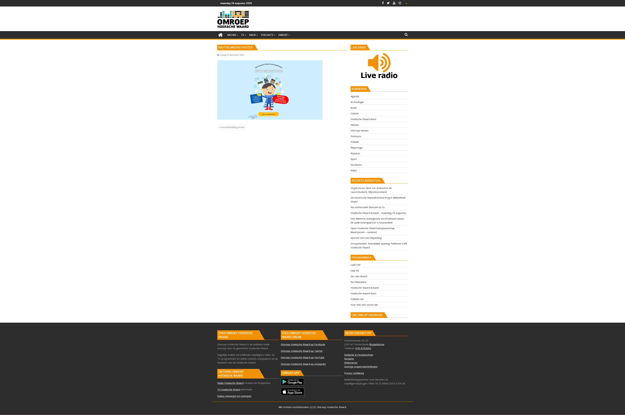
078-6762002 (363, 348)
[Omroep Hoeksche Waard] (220, 34)
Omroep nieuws (359, 130)
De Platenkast (358, 282)
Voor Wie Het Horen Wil (364, 304)
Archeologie (357, 102)
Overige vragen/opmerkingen (360, 366)
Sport (354, 159)
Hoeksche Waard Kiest (363, 119)
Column (355, 113)
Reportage (357, 147)
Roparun (355, 153)
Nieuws (355, 124)
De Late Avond (359, 276)
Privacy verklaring (354, 373)
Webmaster (351, 362)
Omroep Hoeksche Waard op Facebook (303, 344)
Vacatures (356, 164)
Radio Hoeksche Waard (230, 383)
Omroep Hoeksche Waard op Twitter (302, 350)
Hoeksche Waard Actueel (365, 287)
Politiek (355, 141)
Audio (354, 107)
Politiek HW (357, 299)
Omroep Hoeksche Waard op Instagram (303, 363)
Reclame (349, 358)
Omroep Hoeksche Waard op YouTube (302, 357)
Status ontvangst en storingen (234, 396)
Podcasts (356, 136)
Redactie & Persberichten (358, 354)
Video (354, 170)
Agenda (355, 96)
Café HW (356, 264)
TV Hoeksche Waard (228, 389)
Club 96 (355, 270)
